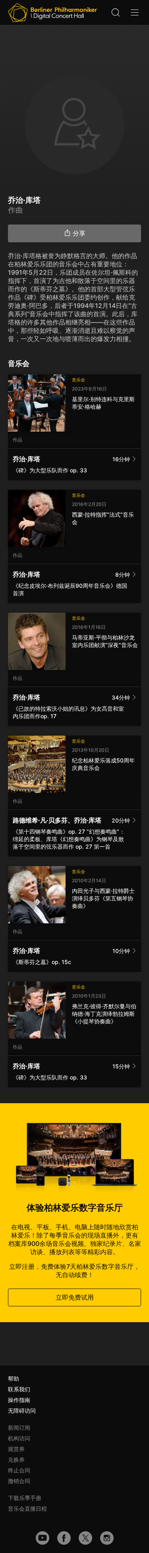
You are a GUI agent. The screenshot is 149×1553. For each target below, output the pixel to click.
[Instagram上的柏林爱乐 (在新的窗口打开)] (107, 1538)
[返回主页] (52, 12)
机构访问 (19, 1438)
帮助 (13, 1378)
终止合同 (19, 1470)
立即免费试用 (75, 1297)
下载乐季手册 (24, 1498)
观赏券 (16, 1448)
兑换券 (16, 1459)
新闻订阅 (19, 1427)
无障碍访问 (22, 1410)
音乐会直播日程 (27, 1508)
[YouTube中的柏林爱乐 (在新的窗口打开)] (42, 1538)
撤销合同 (19, 1481)
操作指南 (19, 1399)
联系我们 (19, 1389)
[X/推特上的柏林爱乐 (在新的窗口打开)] (85, 1538)
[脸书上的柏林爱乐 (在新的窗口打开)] (64, 1538)
